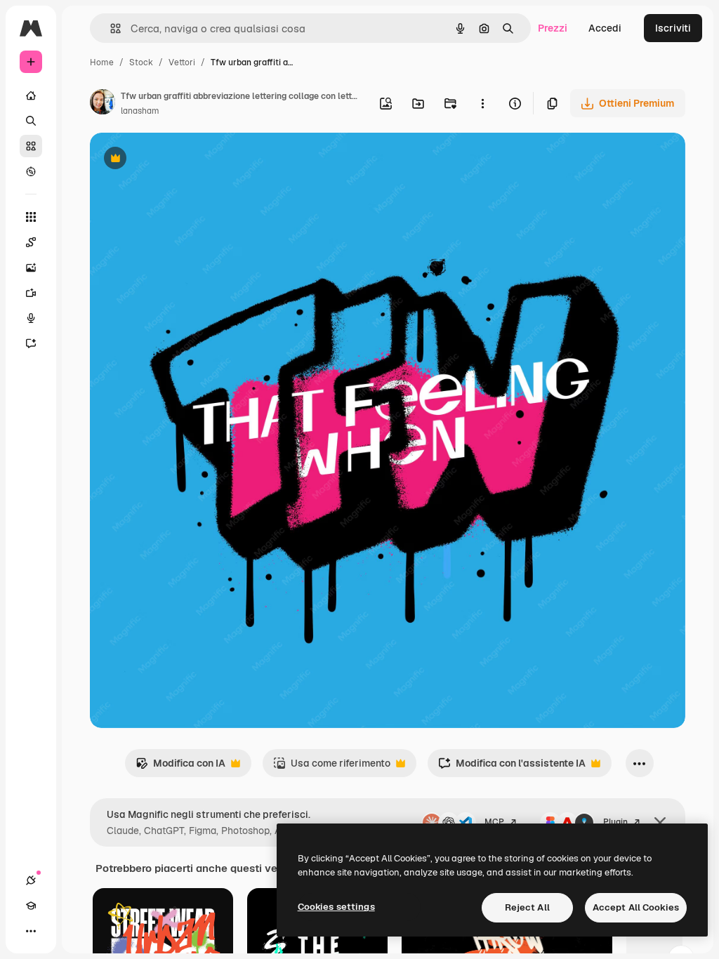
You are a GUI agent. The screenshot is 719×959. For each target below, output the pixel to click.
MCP (494, 822)
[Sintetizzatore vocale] (31, 318)
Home (102, 62)
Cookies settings (336, 907)
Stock (141, 62)
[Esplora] (31, 171)
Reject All (527, 907)
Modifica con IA (180, 767)
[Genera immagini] (31, 267)
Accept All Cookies (636, 907)
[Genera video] (31, 293)
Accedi (604, 28)
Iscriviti (673, 28)
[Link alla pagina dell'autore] (102, 104)
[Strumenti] (31, 217)
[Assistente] (31, 343)
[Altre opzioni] (482, 103)
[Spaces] (31, 242)
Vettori (182, 62)
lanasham (140, 111)
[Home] (31, 95)
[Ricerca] (31, 121)
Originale (182, 159)
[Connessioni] (31, 880)
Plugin (615, 822)
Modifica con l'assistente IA (512, 767)
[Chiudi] (660, 822)
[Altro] (31, 931)
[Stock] (31, 146)
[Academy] (31, 905)
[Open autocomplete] (110, 28)
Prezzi (552, 28)
